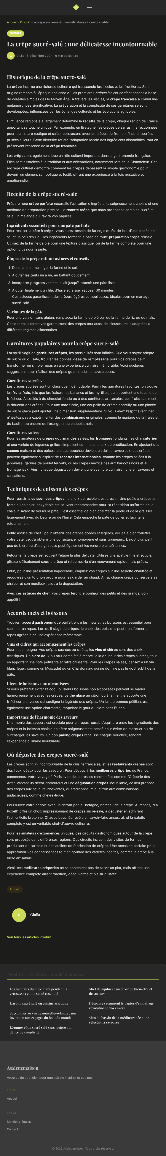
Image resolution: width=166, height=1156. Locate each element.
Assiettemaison (22, 1068)
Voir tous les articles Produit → (31, 937)
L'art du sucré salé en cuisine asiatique (39, 1003)
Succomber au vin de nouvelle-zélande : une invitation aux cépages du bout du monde (43, 1015)
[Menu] (89, 7)
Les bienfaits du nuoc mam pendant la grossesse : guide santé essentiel (38, 991)
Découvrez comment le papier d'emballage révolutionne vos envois (121, 1005)
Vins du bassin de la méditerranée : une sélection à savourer (119, 1020)
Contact (12, 1129)
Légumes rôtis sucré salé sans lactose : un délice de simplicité (41, 1029)
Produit (25, 22)
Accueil (12, 22)
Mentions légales (19, 1121)
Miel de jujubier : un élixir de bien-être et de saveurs (120, 991)
